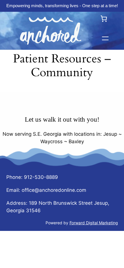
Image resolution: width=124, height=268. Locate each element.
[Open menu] (105, 38)
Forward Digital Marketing (93, 222)
